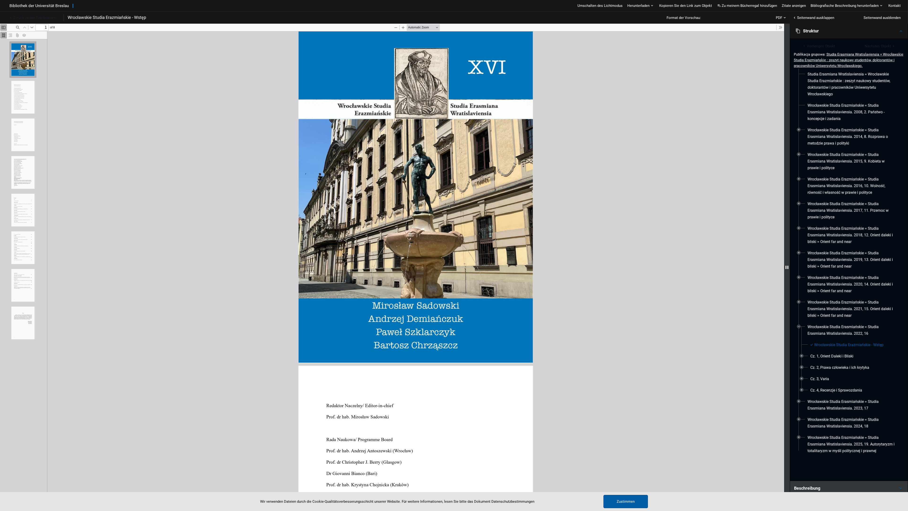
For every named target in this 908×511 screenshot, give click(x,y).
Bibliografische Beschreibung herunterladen (845, 6)
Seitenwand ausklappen (815, 18)
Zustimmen (626, 501)
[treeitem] (849, 84)
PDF (779, 18)
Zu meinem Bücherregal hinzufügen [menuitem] (749, 6)
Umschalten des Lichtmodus (600, 6)
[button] (849, 31)
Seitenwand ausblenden (882, 18)
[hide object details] (787, 267)
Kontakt (894, 6)
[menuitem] (851, 84)
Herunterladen (638, 6)
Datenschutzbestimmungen (512, 501)
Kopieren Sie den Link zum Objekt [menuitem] (685, 6)
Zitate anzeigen (794, 6)
